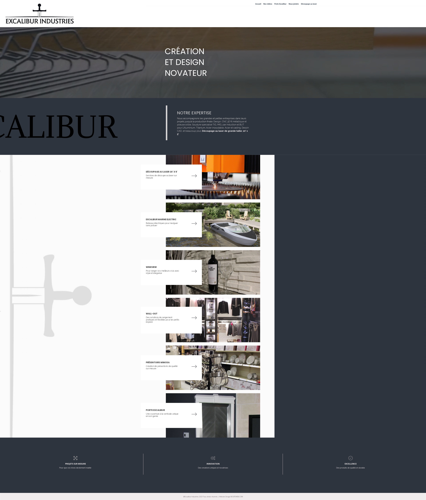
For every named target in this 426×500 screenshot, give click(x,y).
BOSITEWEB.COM (237, 497)
